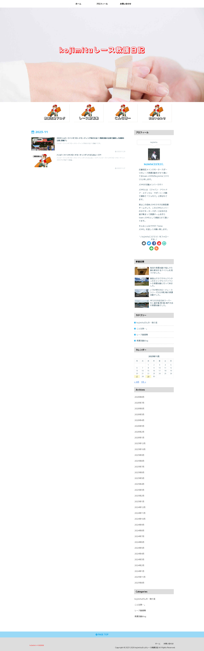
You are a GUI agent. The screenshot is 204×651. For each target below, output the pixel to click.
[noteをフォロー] (164, 243)
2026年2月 (139, 432)
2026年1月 (139, 437)
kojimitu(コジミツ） (154, 164)
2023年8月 (139, 582)
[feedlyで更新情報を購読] (151, 248)
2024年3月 (139, 559)
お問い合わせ (169, 643)
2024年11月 (140, 513)
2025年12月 (140, 443)
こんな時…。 (142, 328)
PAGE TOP (102, 634)
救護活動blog (142, 340)
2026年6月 (139, 408)
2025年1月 (139, 501)
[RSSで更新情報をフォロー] (156, 248)
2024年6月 (139, 542)
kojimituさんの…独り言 (147, 322)
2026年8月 (139, 397)
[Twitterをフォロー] (149, 243)
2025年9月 (139, 455)
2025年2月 (139, 495)
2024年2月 (139, 565)
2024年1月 (139, 571)
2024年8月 (139, 530)
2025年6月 (139, 472)
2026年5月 (139, 414)
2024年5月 (139, 548)
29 (148, 376)
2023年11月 (140, 577)
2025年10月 (140, 449)
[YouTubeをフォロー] (159, 243)
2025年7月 (139, 466)
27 (137, 376)
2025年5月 (139, 478)
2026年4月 (139, 420)
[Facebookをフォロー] (154, 243)
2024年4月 (139, 553)
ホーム (157, 643)
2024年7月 (139, 536)
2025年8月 (139, 461)
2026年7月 (139, 402)
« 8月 (136, 382)
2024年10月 (140, 519)
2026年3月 (139, 426)
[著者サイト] (144, 243)
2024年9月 (139, 524)
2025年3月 (139, 490)
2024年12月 (140, 507)
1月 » (143, 382)
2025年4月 (139, 484)
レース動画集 (142, 334)
